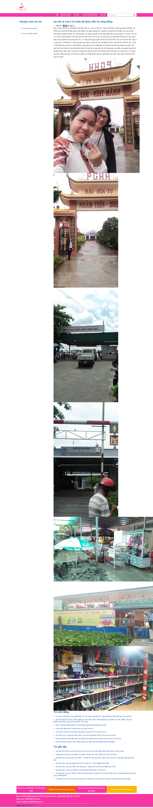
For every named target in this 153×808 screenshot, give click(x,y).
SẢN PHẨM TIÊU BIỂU (90, 15)
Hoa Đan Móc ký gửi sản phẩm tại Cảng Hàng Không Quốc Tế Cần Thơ (81, 770)
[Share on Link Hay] (73, 26)
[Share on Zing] (71, 26)
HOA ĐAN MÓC (66, 15)
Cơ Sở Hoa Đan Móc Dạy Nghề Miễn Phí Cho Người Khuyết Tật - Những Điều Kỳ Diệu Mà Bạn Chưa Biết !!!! (94, 716)
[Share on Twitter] (69, 26)
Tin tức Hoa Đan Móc (29, 28)
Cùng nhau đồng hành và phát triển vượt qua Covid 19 (74, 728)
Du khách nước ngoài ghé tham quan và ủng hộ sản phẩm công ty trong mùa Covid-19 (86, 735)
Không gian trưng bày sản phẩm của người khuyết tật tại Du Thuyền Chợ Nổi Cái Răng (86, 754)
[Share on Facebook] (64, 26)
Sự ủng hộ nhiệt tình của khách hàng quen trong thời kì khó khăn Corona (81, 732)
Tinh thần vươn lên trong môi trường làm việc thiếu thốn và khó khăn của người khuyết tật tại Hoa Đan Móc (93, 779)
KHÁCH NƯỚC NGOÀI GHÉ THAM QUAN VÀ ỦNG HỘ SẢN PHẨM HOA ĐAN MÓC (85, 742)
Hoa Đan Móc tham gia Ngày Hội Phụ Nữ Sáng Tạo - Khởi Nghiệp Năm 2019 (82, 763)
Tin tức (75, 15)
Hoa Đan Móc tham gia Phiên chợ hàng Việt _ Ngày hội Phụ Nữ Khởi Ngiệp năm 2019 (86, 767)
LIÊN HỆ (103, 15)
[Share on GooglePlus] (66, 26)
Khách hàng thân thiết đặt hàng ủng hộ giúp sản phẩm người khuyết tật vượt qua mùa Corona (88, 738)
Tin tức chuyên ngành (29, 33)
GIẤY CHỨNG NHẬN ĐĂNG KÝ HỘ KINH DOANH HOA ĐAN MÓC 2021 (81, 725)
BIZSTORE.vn (30, 805)
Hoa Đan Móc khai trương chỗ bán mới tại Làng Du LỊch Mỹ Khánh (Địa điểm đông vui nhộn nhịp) (89, 751)
